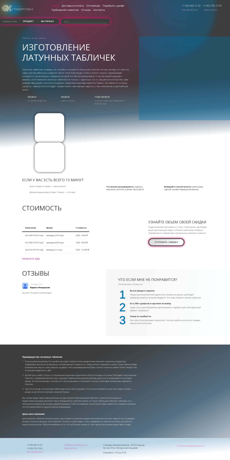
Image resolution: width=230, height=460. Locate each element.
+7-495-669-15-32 (191, 5)
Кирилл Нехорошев (40, 287)
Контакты (99, 9)
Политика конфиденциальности (191, 446)
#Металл (42, 38)
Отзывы (86, 9)
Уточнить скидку (166, 242)
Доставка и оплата (73, 5)
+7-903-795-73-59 (212, 5)
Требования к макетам (65, 9)
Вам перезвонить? (190, 9)
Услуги (55, 5)
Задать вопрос (210, 9)
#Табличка (26, 38)
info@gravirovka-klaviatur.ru (75, 445)
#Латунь (35, 38)
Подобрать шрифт (114, 5)
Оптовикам (93, 5)
